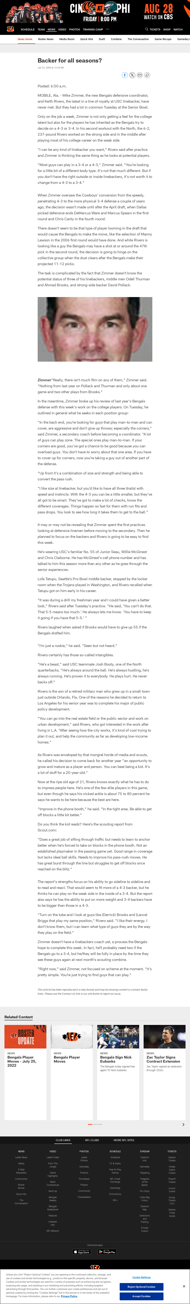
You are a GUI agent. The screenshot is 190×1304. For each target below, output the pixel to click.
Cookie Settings (141, 1277)
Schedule (115, 1157)
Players (84, 1184)
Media (21, 1163)
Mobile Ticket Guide (172, 1212)
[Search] (146, 29)
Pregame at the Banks (144, 1181)
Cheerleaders (84, 1197)
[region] (95, 1286)
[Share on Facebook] (125, 77)
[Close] (184, 1286)
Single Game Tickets (172, 1169)
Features (53, 1215)
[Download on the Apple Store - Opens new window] (82, 1252)
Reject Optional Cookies (141, 1286)
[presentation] (184, 1125)
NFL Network (53, 1230)
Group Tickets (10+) (172, 1200)
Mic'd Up (53, 1191)
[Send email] (140, 77)
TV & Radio (115, 1163)
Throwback (84, 1178)
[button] (90, 1124)
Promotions (115, 1194)
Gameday (84, 1166)
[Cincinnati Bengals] (95, 1269)
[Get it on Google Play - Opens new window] (107, 1253)
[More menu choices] (107, 29)
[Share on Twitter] (132, 77)
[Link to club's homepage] (10, 28)
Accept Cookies (141, 1296)
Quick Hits (21, 1194)
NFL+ (115, 1200)
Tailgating (145, 1172)
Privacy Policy (69, 1296)
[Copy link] (147, 75)
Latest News (21, 1157)
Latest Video (53, 1157)
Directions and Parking (145, 1218)
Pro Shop (144, 1191)
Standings (115, 1188)
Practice (84, 1172)
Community (21, 1178)
